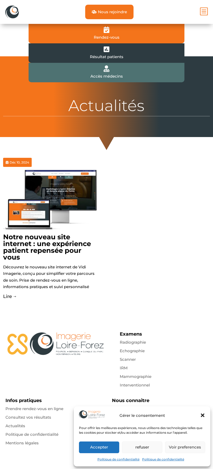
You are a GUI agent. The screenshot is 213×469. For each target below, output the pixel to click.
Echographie (132, 350)
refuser (142, 447)
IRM (124, 367)
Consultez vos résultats (28, 417)
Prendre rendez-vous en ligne (34, 408)
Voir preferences (185, 447)
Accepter (99, 447)
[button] (202, 415)
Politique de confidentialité (118, 459)
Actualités (15, 425)
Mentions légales (22, 442)
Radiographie (133, 342)
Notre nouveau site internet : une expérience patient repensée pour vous (47, 247)
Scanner (128, 359)
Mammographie (135, 376)
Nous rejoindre (109, 11)
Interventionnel (135, 385)
